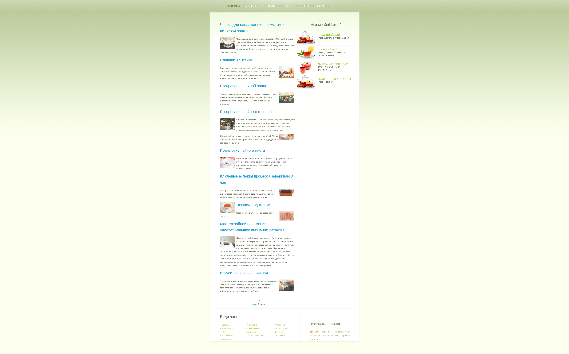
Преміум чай (251, 332)
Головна (233, 6)
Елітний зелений (253, 328)
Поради (323, 6)
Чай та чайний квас (333, 64)
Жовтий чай (280, 336)
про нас (346, 335)
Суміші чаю (280, 325)
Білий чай (279, 332)
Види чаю (252, 6)
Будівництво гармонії (335, 78)
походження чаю (342, 332)
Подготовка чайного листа (242, 150)
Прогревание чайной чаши (243, 86)
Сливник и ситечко (236, 60)
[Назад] (254, 301)
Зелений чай (328, 49)
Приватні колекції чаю (255, 336)
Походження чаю (277, 6)
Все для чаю (227, 339)
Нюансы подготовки (253, 205)
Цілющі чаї (226, 325)
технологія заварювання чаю (324, 335)
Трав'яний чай (329, 34)
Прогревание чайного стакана (246, 112)
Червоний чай (281, 328)
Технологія (304, 6)
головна (314, 332)
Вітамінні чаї (227, 335)
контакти (314, 339)
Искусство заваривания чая (244, 273)
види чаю (326, 332)
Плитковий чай (252, 325)
